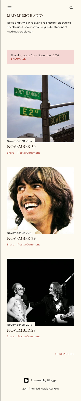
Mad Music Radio (25, 15)
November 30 (21, 146)
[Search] (71, 7)
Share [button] (10, 152)
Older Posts (64, 354)
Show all (18, 58)
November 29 (21, 238)
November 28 (21, 330)
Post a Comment (28, 152)
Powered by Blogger (44, 380)
